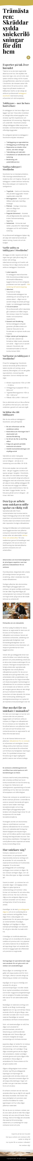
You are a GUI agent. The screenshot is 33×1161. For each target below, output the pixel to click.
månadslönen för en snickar (19, 741)
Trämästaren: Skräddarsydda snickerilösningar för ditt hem (16, 31)
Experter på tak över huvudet (16, 66)
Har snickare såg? (14, 850)
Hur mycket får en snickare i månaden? (16, 709)
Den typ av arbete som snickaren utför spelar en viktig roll (16, 504)
